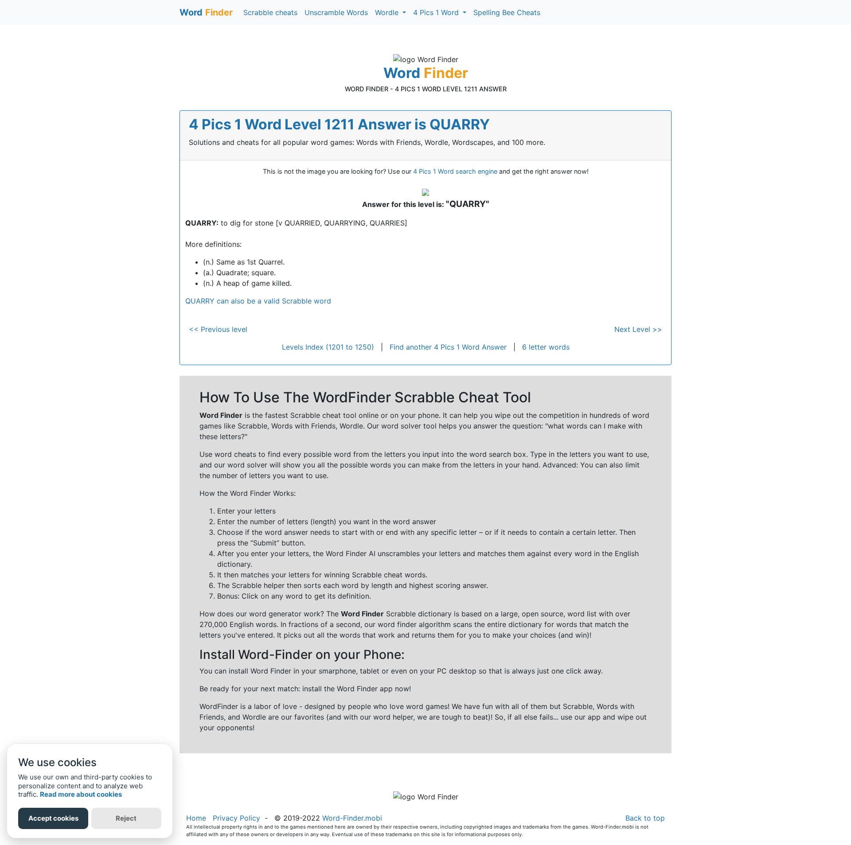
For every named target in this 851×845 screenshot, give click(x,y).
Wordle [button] (388, 12)
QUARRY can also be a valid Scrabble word (258, 300)
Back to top (645, 818)
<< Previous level (218, 329)
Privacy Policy (236, 818)
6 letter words (546, 347)
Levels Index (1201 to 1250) (328, 347)
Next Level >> (638, 329)
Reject (126, 818)
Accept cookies (53, 818)
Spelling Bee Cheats (506, 12)
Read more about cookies (81, 794)
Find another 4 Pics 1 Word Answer (448, 347)
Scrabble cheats (270, 12)
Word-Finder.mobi (352, 818)
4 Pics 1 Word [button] (437, 12)
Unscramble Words (336, 12)
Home (196, 818)
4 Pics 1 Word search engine (455, 171)
